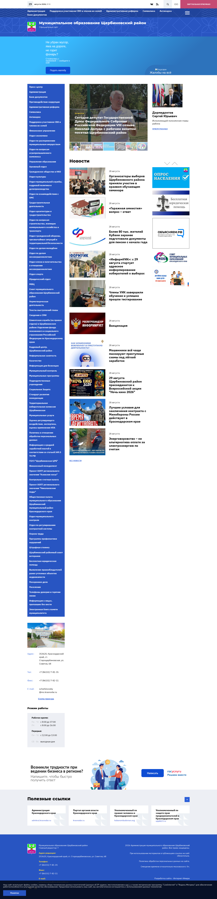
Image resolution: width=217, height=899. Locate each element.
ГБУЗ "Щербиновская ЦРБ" (43, 461)
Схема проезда (46, 699)
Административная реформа (122, 11)
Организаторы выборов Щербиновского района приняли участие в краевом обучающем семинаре (127, 183)
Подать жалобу (58, 70)
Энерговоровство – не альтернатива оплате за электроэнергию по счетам (127, 444)
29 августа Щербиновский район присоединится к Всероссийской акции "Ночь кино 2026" (125, 385)
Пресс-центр (36, 87)
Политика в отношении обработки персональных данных (42, 436)
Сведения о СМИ (37, 315)
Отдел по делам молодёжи (43, 248)
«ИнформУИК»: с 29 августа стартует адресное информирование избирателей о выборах (127, 266)
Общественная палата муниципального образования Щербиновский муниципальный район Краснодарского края (45, 504)
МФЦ (32, 284)
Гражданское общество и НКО (45, 171)
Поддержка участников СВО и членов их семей (76, 11)
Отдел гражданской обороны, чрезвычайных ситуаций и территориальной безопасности (46, 240)
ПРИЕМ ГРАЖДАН (160, 129)
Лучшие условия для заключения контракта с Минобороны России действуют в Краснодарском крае (127, 414)
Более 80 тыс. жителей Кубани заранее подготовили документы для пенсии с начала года (128, 237)
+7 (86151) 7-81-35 (49, 672)
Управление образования (42, 161)
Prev (167, 163)
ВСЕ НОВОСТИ (75, 461)
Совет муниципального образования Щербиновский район (44, 293)
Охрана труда (36, 533)
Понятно (14, 893)
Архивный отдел (38, 166)
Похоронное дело (38, 582)
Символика (149, 11)
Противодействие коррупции (44, 102)
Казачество (35, 360)
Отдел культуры (37, 176)
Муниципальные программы (44, 375)
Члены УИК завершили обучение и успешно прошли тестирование (126, 295)
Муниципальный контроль (43, 370)
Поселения (35, 587)
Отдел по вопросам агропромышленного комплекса (40, 153)
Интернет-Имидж (181, 878)
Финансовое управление (42, 130)
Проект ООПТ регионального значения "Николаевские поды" (44, 488)
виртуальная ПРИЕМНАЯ (198, 4)
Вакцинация (118, 325)
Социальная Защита (39, 389)
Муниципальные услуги (41, 415)
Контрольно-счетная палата (44, 479)
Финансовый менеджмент (43, 466)
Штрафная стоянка (39, 547)
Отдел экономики (38, 135)
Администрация (36, 11)
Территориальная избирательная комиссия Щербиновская (42, 407)
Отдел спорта (36, 274)
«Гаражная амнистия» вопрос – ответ (125, 209)
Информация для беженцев (44, 365)
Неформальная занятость (42, 355)
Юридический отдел (39, 279)
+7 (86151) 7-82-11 (49, 680)
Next (175, 163)
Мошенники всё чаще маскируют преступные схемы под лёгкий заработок (126, 355)
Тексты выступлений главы (43, 310)
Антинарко (166, 11)
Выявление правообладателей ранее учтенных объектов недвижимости (45, 573)
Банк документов (37, 14)
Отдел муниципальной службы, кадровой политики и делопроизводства (45, 185)
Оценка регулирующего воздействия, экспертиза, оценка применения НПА (42, 424)
